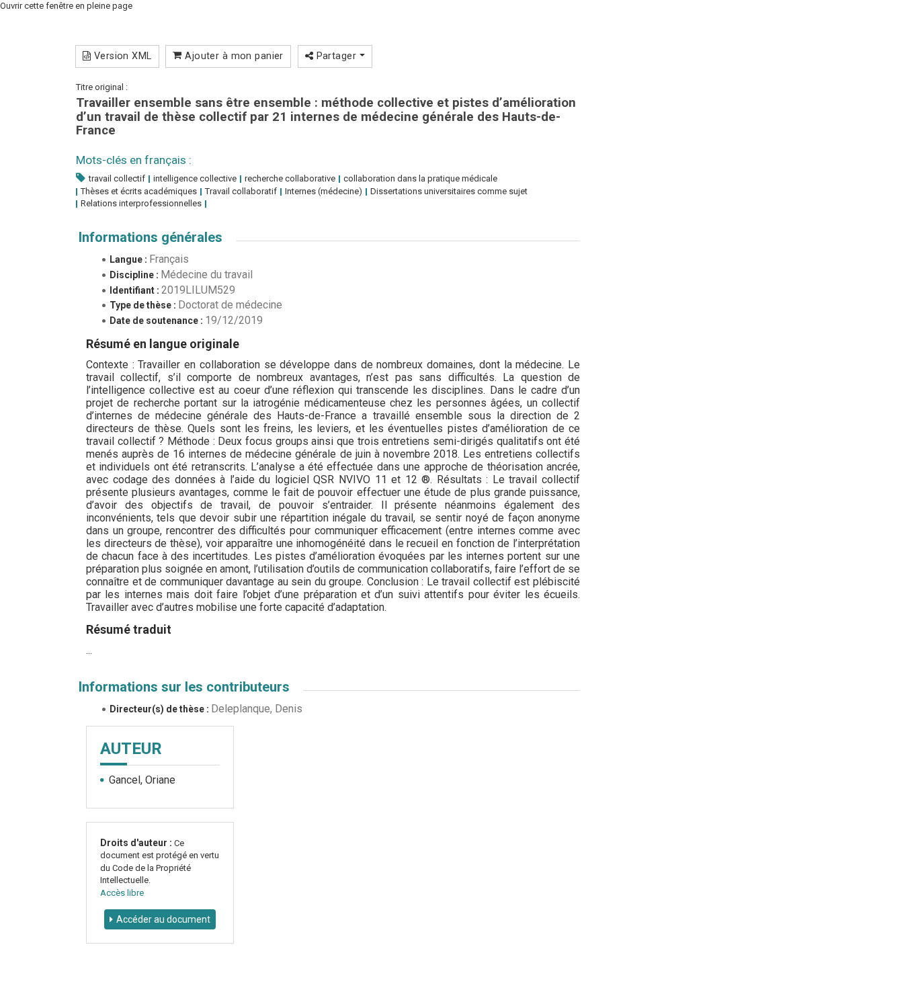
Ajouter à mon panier (233, 55)
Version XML (121, 55)
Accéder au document (163, 919)
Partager (336, 55)
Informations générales (150, 237)
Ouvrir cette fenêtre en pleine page (66, 5)
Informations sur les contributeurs (184, 687)
